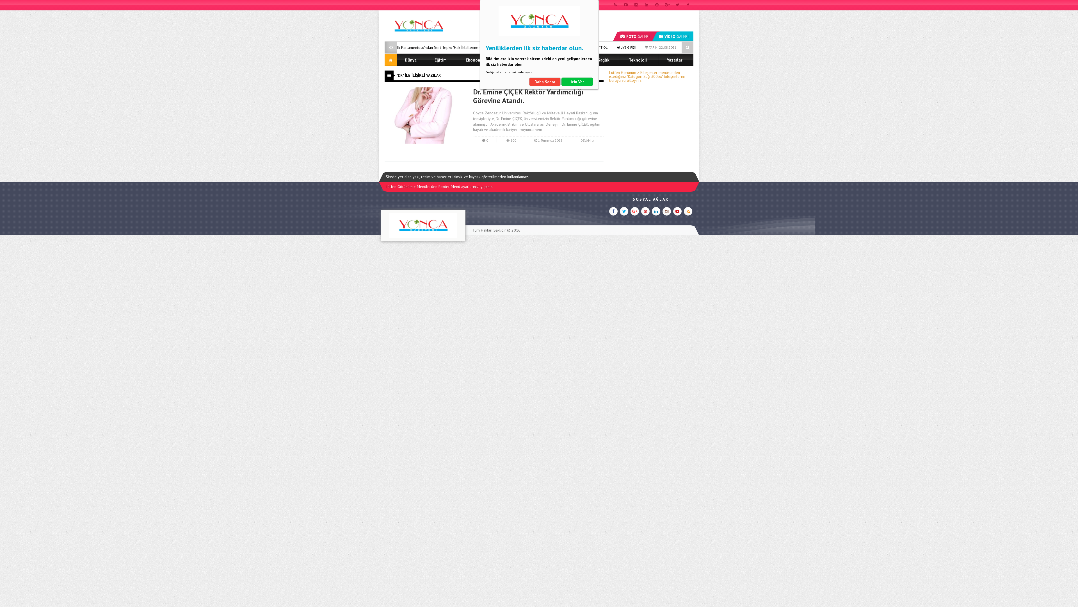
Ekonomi (474, 60)
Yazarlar (674, 60)
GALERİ (638, 36)
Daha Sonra (545, 81)
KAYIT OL (600, 47)
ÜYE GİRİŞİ (628, 47)
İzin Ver (577, 81)
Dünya (411, 60)
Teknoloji (638, 60)
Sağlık (603, 60)
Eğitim (441, 60)
